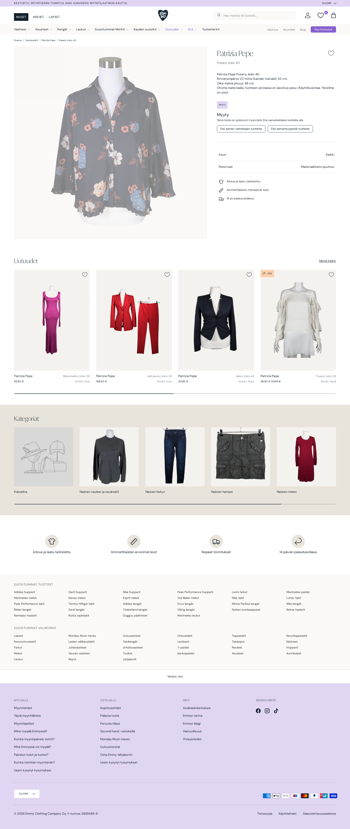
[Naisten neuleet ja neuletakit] (109, 456)
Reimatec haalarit (25, 615)
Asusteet (41, 29)
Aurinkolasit (293, 653)
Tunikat (127, 653)
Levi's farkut (239, 592)
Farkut (18, 647)
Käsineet (292, 641)
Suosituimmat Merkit (110, 29)
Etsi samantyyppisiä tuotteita (290, 129)
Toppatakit (239, 636)
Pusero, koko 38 (326, 376)
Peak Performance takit (29, 604)
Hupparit (292, 647)
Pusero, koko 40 (67, 40)
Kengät (62, 29)
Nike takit (238, 598)
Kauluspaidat (185, 653)
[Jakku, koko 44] (216, 320)
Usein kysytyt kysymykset (32, 770)
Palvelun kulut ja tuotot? (31, 755)
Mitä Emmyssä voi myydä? (32, 747)
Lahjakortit (129, 659)
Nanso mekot (76, 598)
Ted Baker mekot (188, 598)
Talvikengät (130, 641)
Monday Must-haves (82, 636)
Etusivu (18, 40)
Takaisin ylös (175, 676)
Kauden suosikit (145, 29)
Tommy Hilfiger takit (81, 604)
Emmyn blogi (192, 724)
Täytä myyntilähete (27, 716)
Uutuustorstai (131, 636)
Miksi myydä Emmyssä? (30, 731)
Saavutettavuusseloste (319, 814)
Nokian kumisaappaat (246, 609)
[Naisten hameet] (240, 456)
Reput (72, 659)
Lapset (54, 17)
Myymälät (289, 29)
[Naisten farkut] (175, 456)
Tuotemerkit (211, 29)
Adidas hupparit (24, 592)
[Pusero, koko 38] (298, 320)
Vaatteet (20, 29)
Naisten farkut (155, 492)
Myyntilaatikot (24, 724)
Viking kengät (186, 609)
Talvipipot (238, 641)
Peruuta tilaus (110, 724)
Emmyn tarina (192, 716)
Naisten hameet (222, 492)
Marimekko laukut (188, 615)
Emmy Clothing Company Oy (46, 814)
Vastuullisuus (192, 731)
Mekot (18, 653)
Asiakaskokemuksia (196, 708)
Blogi (303, 29)
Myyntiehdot (23, 708)
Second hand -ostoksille (117, 731)
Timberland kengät (135, 609)
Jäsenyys (272, 29)
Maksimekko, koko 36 (76, 376)
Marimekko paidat (298, 592)
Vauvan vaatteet (79, 653)
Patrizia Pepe (48, 40)
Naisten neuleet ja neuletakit (99, 492)
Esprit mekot (131, 598)
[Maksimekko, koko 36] (52, 320)
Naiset (21, 17)
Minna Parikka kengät (245, 604)
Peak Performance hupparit (195, 592)
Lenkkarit (183, 641)
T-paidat (183, 647)
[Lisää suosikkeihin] (331, 53)
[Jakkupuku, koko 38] (134, 320)
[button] (333, 15)
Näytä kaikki (327, 261)
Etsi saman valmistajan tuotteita (241, 129)
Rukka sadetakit (78, 615)
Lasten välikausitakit (81, 641)
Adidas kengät (132, 604)
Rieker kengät (22, 609)
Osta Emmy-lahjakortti (116, 755)
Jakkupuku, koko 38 (159, 376)
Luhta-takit (293, 598)
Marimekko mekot (25, 598)
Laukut (81, 29)
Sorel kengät (76, 609)
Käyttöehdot (288, 814)
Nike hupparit (131, 592)
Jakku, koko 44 (244, 376)
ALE (190, 29)
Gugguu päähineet (135, 615)
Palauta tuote (109, 716)
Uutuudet (172, 29)
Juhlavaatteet (77, 647)
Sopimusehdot (110, 708)
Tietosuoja (264, 814)
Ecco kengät (185, 604)
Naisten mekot (287, 492)
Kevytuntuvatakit (25, 641)
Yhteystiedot (192, 739)
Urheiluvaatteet (133, 647)
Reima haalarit (295, 609)
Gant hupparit (77, 592)
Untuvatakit (184, 636)
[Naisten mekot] (306, 456)
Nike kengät (293, 604)
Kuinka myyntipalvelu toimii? (34, 739)
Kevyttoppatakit (296, 636)
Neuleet (237, 647)
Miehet (38, 17)
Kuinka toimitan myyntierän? (34, 762)
